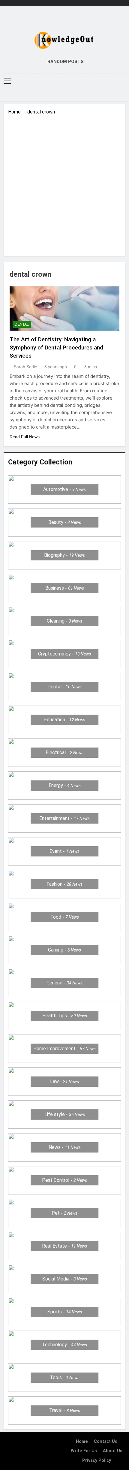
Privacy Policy (96, 1460)
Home (82, 1441)
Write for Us (84, 1450)
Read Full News (25, 436)
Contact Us (105, 1441)
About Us (112, 1450)
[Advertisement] (64, 183)
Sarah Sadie (25, 366)
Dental (22, 324)
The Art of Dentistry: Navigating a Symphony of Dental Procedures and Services (56, 347)
